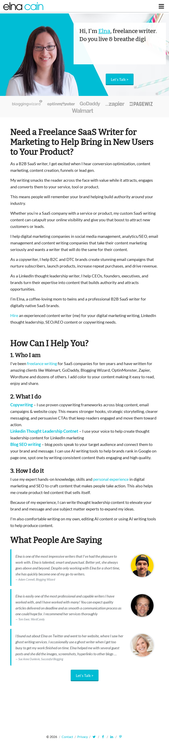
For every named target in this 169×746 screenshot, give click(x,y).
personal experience (111, 479)
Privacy (82, 737)
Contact (67, 737)
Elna (104, 31)
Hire (14, 315)
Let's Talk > (84, 675)
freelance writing (42, 363)
